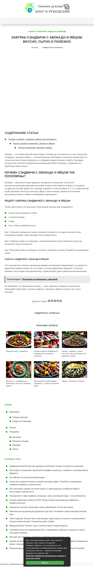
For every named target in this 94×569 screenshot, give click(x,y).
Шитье (15, 449)
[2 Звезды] (51, 300)
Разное (13, 428)
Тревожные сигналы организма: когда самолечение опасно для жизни (41, 507)
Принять (44, 563)
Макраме (16, 445)
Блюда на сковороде (57, 31)
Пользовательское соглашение (18, 564)
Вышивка (16, 437)
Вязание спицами (20, 441)
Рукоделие (14, 432)
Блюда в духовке (20, 417)
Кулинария (41, 31)
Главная (31, 31)
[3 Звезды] (54, 300)
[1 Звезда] (48, 300)
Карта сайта (4, 564)
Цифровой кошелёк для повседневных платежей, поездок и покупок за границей (46, 466)
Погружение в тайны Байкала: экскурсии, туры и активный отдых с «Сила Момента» (48, 496)
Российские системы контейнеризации (27, 477)
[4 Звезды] (57, 300)
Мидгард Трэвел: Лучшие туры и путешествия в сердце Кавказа (38, 526)
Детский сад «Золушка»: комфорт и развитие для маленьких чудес (40, 537)
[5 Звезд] (60, 300)
